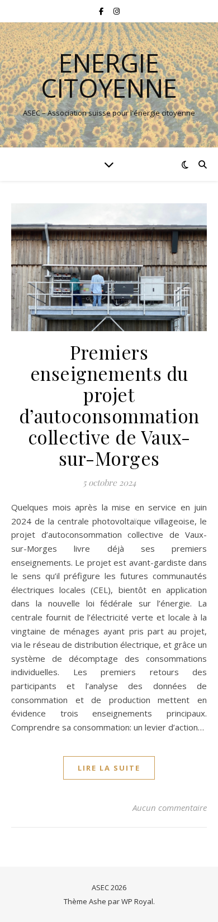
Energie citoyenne (109, 75)
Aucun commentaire (169, 807)
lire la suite (109, 768)
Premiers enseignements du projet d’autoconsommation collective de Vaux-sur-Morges (109, 405)
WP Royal (137, 901)
